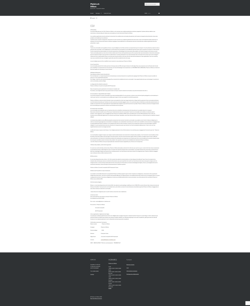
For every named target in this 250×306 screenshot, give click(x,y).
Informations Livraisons (131, 271)
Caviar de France (107, 13)
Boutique (98, 13)
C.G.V (127, 267)
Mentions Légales (130, 264)
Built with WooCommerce (96, 298)
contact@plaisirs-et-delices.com (108, 239)
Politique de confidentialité (132, 274)
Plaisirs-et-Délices (95, 5)
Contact (92, 274)
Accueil (91, 13)
